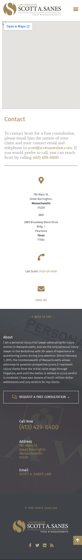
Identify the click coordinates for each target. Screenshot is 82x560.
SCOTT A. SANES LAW (35, 474)
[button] (76, 9)
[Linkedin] (45, 545)
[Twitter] (37, 545)
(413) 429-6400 (46, 157)
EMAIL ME (41, 300)
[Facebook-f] (30, 545)
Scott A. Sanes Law (46, 507)
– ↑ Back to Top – (41, 316)
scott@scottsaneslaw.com (50, 148)
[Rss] (52, 545)
